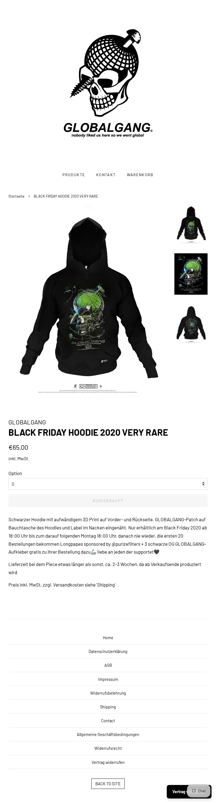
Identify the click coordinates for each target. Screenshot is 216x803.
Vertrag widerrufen (108, 762)
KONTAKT (106, 174)
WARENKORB (140, 174)
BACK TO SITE (108, 783)
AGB (108, 665)
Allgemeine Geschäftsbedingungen (108, 734)
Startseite (16, 196)
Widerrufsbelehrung (108, 693)
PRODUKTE (73, 174)
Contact (108, 720)
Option (15, 473)
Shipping (108, 706)
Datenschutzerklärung (108, 651)
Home (108, 637)
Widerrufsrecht (108, 748)
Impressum (108, 679)
